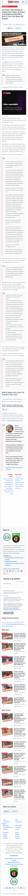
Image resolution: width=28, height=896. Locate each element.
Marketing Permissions (9, 590)
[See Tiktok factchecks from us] (4, 571)
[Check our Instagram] (13, 571)
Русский (17, 836)
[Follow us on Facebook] (10, 571)
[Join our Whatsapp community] (16, 571)
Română (5, 836)
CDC (19, 284)
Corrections (18, 827)
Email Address (7, 583)
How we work (18, 821)
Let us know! (16, 553)
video (5, 62)
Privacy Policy (18, 825)
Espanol (5, 834)
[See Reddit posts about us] (4, 573)
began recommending (16, 55)
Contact (17, 829)
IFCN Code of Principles (6, 822)
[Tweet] (26, 1)
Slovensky (5, 838)
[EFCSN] (14, 881)
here (17, 69)
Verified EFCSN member (11, 561)
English (17, 832)
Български (5, 832)
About (16, 819)
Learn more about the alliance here (14, 420)
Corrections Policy (7, 827)
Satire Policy (6, 825)
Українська (18, 838)
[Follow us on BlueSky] (7, 571)
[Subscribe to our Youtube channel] (21, 571)
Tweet (18, 28)
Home (4, 819)
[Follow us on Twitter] (19, 571)
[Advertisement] (14, 511)
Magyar (17, 834)
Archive (5, 829)
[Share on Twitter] (6, 409)
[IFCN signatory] (14, 873)
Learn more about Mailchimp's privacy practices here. (12, 609)
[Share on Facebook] (3, 409)
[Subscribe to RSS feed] (7, 573)
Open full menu (2, 2)
